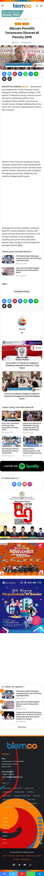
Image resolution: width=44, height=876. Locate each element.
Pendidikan (8, 807)
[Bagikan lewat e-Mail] (4, 79)
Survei (5, 843)
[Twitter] (9, 74)
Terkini (25, 19)
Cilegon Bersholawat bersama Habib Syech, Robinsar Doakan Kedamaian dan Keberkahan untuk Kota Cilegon (28, 715)
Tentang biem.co (25, 859)
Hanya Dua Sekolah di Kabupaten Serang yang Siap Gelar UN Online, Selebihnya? (32, 426)
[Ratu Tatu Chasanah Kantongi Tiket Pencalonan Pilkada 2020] (11, 416)
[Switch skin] (37, 6)
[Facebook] (4, 74)
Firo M (16, 42)
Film (30, 792)
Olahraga (7, 803)
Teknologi (6, 829)
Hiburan (5, 822)
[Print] (9, 79)
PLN (20, 807)
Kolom (5, 836)
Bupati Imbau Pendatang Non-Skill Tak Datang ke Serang (32, 451)
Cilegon (29, 788)
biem (18, 788)
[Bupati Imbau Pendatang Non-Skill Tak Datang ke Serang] (32, 441)
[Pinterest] (15, 74)
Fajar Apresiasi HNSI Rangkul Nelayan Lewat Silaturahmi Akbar (27, 270)
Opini (19, 803)
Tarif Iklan (16, 859)
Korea (36, 796)
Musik (31, 799)
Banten (7, 788)
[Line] (36, 74)
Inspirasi (5, 825)
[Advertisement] (22, 135)
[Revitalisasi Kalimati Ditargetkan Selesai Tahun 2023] (11, 441)
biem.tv (5, 856)
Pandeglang (31, 803)
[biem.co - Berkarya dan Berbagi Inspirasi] (22, 5)
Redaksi (39, 856)
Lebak (20, 799)
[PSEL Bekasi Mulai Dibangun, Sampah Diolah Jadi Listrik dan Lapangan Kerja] (8, 259)
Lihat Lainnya (22, 727)
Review (5, 832)
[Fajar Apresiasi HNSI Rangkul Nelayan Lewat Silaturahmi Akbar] (8, 271)
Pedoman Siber (30, 856)
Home (20, 19)
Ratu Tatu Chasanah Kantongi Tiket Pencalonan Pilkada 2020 (10, 426)
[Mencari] (41, 6)
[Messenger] (20, 74)
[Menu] (3, 6)
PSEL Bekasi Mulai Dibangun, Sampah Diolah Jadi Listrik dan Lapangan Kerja (29, 258)
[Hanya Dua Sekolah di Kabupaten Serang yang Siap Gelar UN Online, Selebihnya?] (32, 416)
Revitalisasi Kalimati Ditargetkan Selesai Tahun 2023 (10, 451)
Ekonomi (19, 792)
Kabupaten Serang (22, 291)
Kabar (18, 24)
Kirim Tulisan (20, 856)
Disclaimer (11, 856)
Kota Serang (8, 799)
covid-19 (7, 792)
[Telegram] (31, 74)
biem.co (25, 86)
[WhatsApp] (25, 74)
